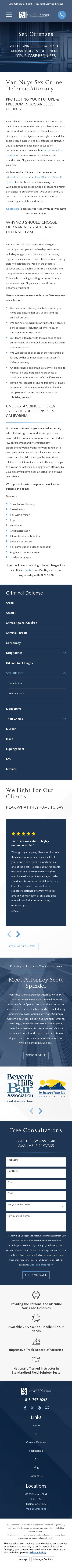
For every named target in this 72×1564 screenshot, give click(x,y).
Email (10, 1193)
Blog (36, 1467)
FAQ (36, 1459)
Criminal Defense (36, 1442)
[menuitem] (36, 603)
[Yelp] (39, 1408)
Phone (11, 1182)
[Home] (35, 15)
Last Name (13, 1171)
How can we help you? (19, 1216)
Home (36, 1425)
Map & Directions (36, 1508)
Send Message (36, 1275)
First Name (13, 1159)
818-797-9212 (36, 1400)
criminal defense (15, 177)
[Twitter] (32, 1408)
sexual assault (52, 150)
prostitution (12, 155)
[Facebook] (25, 1408)
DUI (36, 1434)
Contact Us (36, 1475)
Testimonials (36, 1450)
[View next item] (18, 934)
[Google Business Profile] (47, 1408)
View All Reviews (22, 946)
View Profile (36, 1055)
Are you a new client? (19, 1204)
